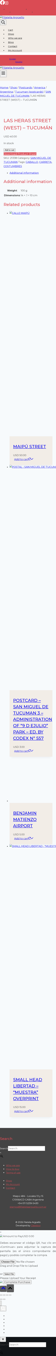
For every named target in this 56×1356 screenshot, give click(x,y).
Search (4, 1148)
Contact (12, 46)
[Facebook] (2, 3)
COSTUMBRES (13, 166)
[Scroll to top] (3, 1289)
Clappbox (35, 1225)
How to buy (12, 1169)
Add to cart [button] (21, 459)
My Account (13, 1184)
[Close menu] (1, 1303)
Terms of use (13, 1172)
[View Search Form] (3, 22)
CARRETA (45, 161)
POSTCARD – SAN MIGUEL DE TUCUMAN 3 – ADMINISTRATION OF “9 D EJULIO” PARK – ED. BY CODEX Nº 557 (32, 719)
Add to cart (9, 150)
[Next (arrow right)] (4, 1299)
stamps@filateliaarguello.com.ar (28, 1206)
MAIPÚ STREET (29, 446)
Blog (11, 42)
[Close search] (3, 1339)
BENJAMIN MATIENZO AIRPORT (25, 819)
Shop (11, 34)
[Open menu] (3, 73)
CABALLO (32, 161)
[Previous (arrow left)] (1, 1299)
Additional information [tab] (24, 172)
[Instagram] (6, 3)
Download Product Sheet (20, 153)
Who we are (15, 38)
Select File (9, 1274)
